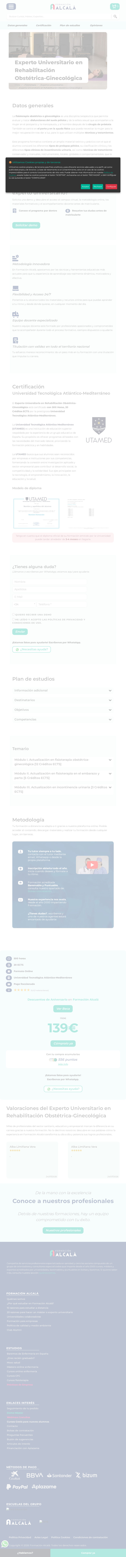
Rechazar (98, 186)
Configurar (111, 186)
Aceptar (85, 186)
